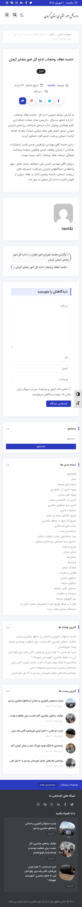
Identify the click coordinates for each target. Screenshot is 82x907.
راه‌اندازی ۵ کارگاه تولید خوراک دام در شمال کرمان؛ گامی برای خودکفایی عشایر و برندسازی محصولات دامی (35, 746)
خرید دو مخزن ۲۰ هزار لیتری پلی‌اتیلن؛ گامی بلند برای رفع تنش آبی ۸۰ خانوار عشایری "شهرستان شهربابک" (35, 731)
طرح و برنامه (69, 547)
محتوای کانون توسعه (65, 588)
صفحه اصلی (64, 34)
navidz (51, 85)
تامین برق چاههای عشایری (62, 505)
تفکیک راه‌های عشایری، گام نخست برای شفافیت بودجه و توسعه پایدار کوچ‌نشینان (35, 716)
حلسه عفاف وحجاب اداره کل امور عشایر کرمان (41, 267)
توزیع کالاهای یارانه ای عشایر (61, 515)
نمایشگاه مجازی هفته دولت (61, 609)
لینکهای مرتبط (68, 583)
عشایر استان (69, 552)
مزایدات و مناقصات (66, 593)
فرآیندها (72, 562)
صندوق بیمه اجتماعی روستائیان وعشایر (55, 541)
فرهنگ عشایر (69, 567)
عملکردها (71, 557)
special (71, 474)
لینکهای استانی (68, 578)
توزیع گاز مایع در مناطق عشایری (59, 521)
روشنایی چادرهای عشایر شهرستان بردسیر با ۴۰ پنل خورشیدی (44, 673)
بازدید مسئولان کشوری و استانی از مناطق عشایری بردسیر (46, 636)
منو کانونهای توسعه (66, 599)
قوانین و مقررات (67, 573)
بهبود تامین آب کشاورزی (63, 489)
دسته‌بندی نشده (68, 531)
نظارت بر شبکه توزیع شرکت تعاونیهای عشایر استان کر (48, 604)
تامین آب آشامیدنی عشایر (62, 500)
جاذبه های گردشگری (65, 526)
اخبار (51, 34)
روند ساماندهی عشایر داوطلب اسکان (56, 536)
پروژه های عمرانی (67, 495)
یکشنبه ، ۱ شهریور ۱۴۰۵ (61, 3)
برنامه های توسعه (67, 484)
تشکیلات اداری (68, 510)
